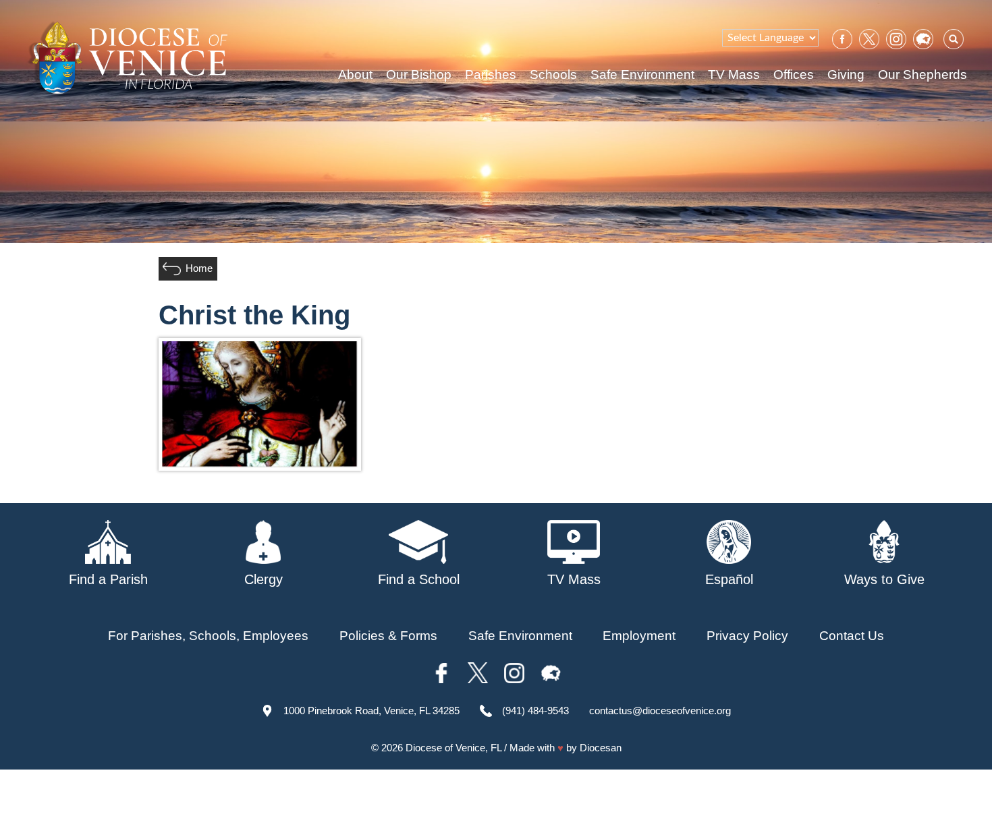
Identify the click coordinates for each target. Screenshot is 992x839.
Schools (553, 74)
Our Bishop (418, 74)
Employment (639, 636)
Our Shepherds (922, 74)
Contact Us (851, 636)
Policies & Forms (388, 636)
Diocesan (601, 747)
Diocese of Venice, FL (453, 747)
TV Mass (734, 74)
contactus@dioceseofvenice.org (660, 710)
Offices (793, 74)
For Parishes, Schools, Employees (208, 636)
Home (199, 268)
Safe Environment (642, 74)
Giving (845, 74)
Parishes (490, 74)
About (355, 74)
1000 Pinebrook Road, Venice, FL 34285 (371, 710)
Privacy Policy (747, 636)
